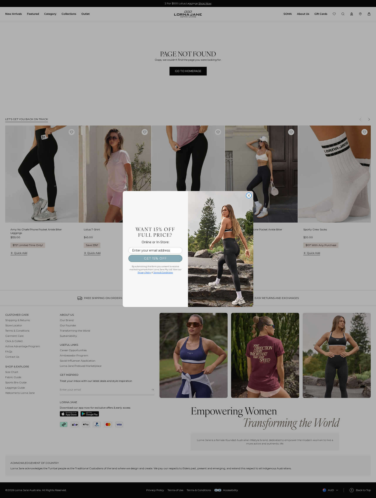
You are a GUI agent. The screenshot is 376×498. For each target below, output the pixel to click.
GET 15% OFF (155, 258)
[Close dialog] (249, 195)
